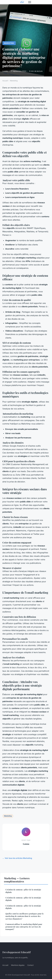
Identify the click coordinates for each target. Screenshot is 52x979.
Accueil (5, 81)
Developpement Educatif (16, 952)
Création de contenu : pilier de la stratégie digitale (23, 890)
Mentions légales (17, 965)
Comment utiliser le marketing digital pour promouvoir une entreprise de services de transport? (23, 927)
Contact (30, 965)
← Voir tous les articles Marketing (17, 858)
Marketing (9, 43)
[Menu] (29, 2)
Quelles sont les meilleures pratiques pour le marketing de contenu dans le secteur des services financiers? (24, 916)
